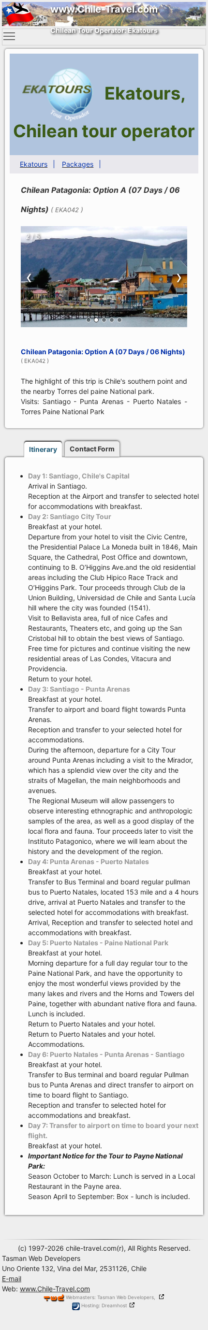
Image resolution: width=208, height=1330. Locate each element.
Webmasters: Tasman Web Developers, (111, 1297)
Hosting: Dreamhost (103, 1305)
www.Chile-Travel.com (55, 1289)
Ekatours (33, 164)
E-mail (11, 1278)
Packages (77, 164)
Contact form (92, 449)
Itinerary (43, 449)
